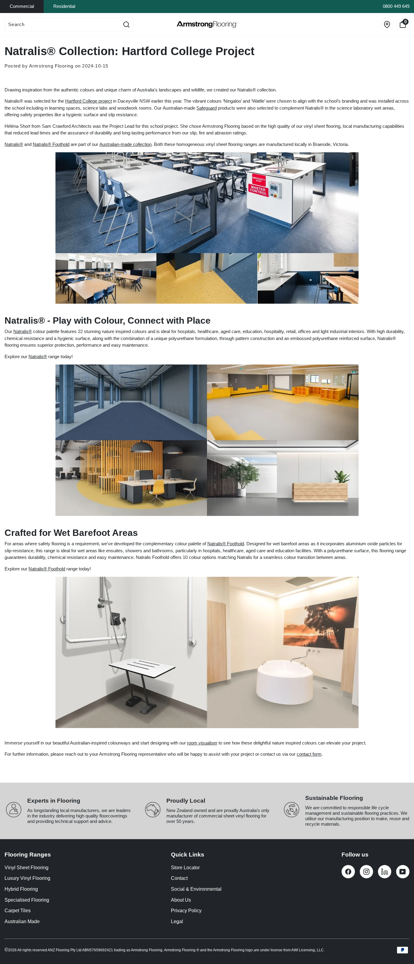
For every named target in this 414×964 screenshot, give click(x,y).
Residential (64, 6)
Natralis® (14, 144)
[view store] (387, 24)
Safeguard (206, 108)
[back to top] (400, 937)
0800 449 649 (396, 6)
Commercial (22, 6)
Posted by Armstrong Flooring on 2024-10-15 (56, 65)
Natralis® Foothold (51, 144)
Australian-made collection (125, 144)
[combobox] (62, 24)
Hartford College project (88, 101)
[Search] (126, 24)
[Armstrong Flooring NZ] (207, 24)
